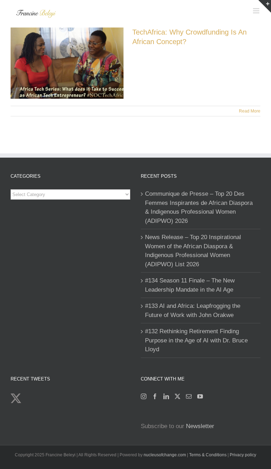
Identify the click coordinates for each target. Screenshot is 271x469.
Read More (249, 111)
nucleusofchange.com (165, 454)
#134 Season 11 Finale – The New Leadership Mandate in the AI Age (190, 285)
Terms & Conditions (208, 454)
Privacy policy (243, 454)
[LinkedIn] (166, 396)
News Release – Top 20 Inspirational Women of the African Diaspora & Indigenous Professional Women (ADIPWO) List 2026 (193, 251)
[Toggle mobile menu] (256, 10)
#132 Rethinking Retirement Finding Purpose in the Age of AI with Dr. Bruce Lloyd (196, 340)
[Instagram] (143, 396)
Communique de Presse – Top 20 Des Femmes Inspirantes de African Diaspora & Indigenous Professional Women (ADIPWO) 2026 (199, 207)
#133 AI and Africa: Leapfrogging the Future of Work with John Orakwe (192, 310)
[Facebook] (155, 396)
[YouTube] (200, 396)
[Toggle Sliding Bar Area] (264, 6)
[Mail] (189, 396)
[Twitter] (177, 396)
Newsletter (200, 426)
